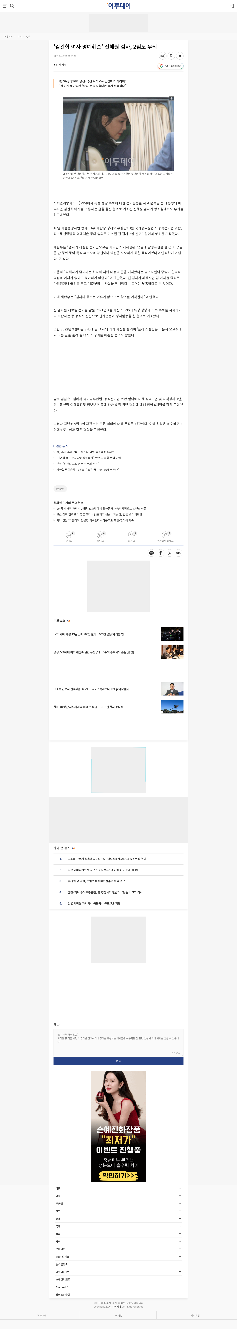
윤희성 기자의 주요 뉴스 (69, 502)
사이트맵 (195, 1315)
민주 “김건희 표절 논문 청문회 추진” (77, 464)
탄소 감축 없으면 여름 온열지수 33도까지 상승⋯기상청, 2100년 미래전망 (99, 514)
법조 (28, 36)
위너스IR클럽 (63, 1294)
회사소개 (41, 1315)
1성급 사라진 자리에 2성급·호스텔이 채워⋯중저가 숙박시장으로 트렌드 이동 (101, 508)
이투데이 (8, 36)
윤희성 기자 (60, 64)
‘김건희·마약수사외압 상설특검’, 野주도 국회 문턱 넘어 (88, 458)
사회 (19, 36)
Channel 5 (62, 1287)
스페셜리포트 (63, 1279)
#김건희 (60, 488)
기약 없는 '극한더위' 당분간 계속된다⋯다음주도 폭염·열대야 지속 (95, 520)
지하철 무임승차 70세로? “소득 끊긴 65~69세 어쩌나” (87, 470)
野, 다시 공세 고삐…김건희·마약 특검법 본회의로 (85, 452)
